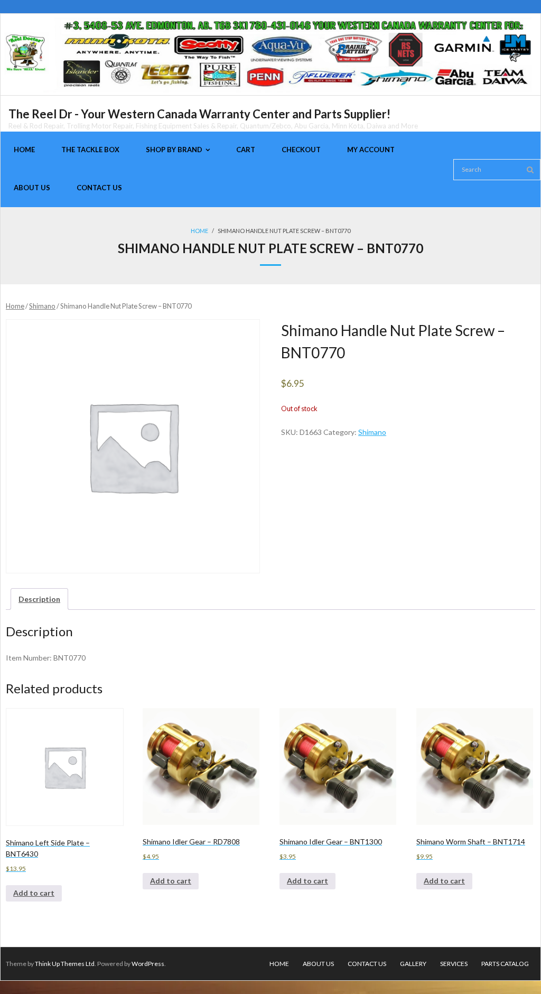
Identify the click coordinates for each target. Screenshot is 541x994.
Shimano (42, 306)
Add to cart (33, 892)
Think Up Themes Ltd (65, 964)
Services (454, 964)
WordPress (148, 964)
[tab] (39, 599)
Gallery (413, 964)
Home (199, 230)
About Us (318, 964)
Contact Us (367, 964)
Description (39, 598)
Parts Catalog (505, 964)
